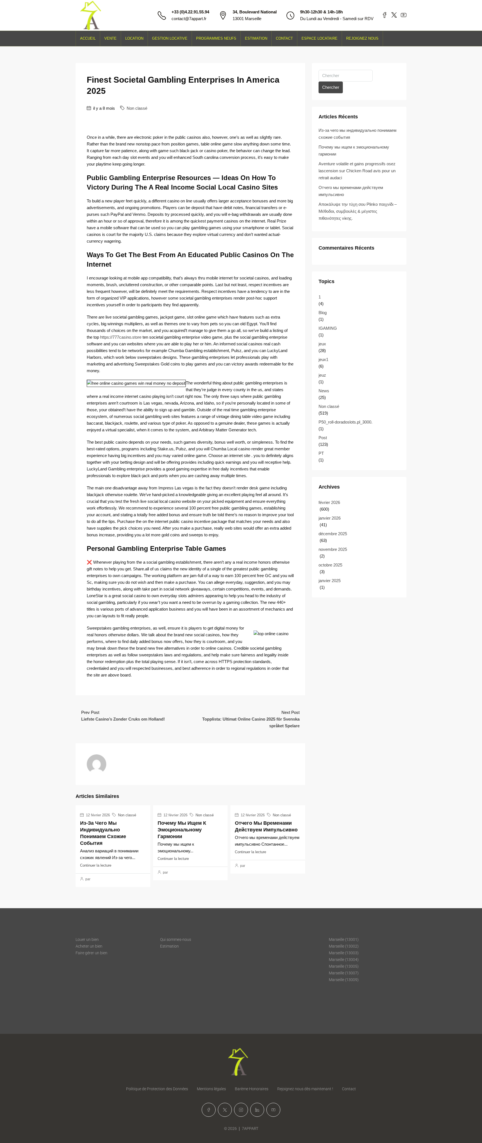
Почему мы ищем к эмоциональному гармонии (182, 829)
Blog (323, 312)
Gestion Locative (169, 38)
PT (321, 453)
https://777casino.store (120, 337)
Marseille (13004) (344, 959)
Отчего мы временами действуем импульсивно (351, 191)
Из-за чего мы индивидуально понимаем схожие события (357, 134)
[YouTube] (273, 1110)
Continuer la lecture (95, 865)
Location (134, 38)
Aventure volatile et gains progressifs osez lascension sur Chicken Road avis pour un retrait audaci (357, 170)
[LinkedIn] (257, 1110)
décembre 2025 (333, 533)
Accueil (88, 38)
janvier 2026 (330, 518)
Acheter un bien (89, 946)
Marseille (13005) (344, 966)
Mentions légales (211, 1089)
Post (323, 437)
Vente (110, 38)
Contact (284, 38)
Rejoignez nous (362, 38)
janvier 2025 (330, 580)
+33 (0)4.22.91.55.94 (190, 11)
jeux (322, 343)
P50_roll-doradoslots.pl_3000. (345, 422)
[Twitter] (225, 1110)
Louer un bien (87, 939)
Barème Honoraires (251, 1089)
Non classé (137, 108)
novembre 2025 (333, 549)
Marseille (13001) (344, 939)
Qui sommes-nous (175, 939)
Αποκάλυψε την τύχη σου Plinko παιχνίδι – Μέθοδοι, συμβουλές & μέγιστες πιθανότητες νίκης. (358, 211)
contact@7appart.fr (189, 18)
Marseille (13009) (344, 979)
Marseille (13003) (344, 953)
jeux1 (323, 359)
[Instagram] (241, 1110)
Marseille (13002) (344, 946)
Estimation (256, 38)
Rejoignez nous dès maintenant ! (305, 1089)
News (324, 390)
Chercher (330, 87)
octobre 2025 (330, 565)
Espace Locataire (320, 38)
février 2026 (329, 502)
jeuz (322, 375)
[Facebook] (209, 1110)
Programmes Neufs (216, 38)
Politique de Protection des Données (157, 1089)
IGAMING (328, 328)
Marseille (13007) (344, 973)
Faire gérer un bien (91, 953)
